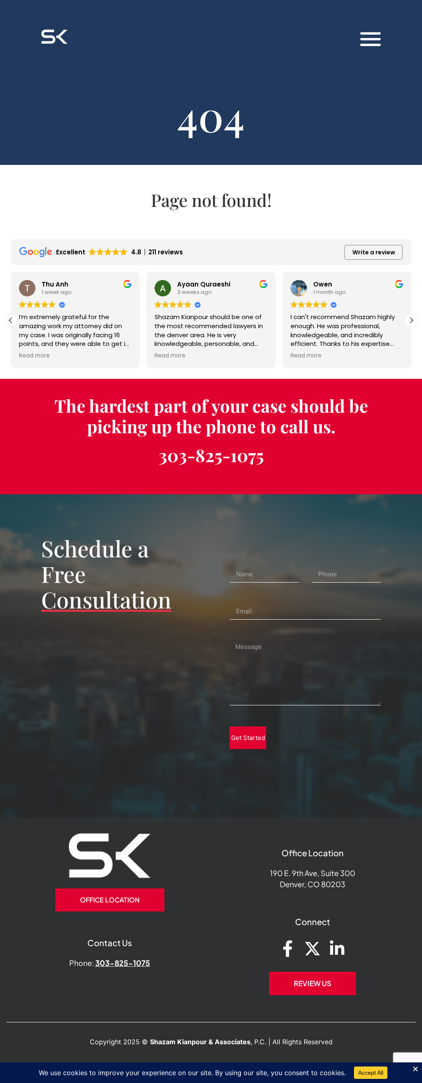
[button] (411, 320)
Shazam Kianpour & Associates (200, 1042)
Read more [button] (34, 355)
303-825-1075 (211, 455)
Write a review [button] (373, 252)
